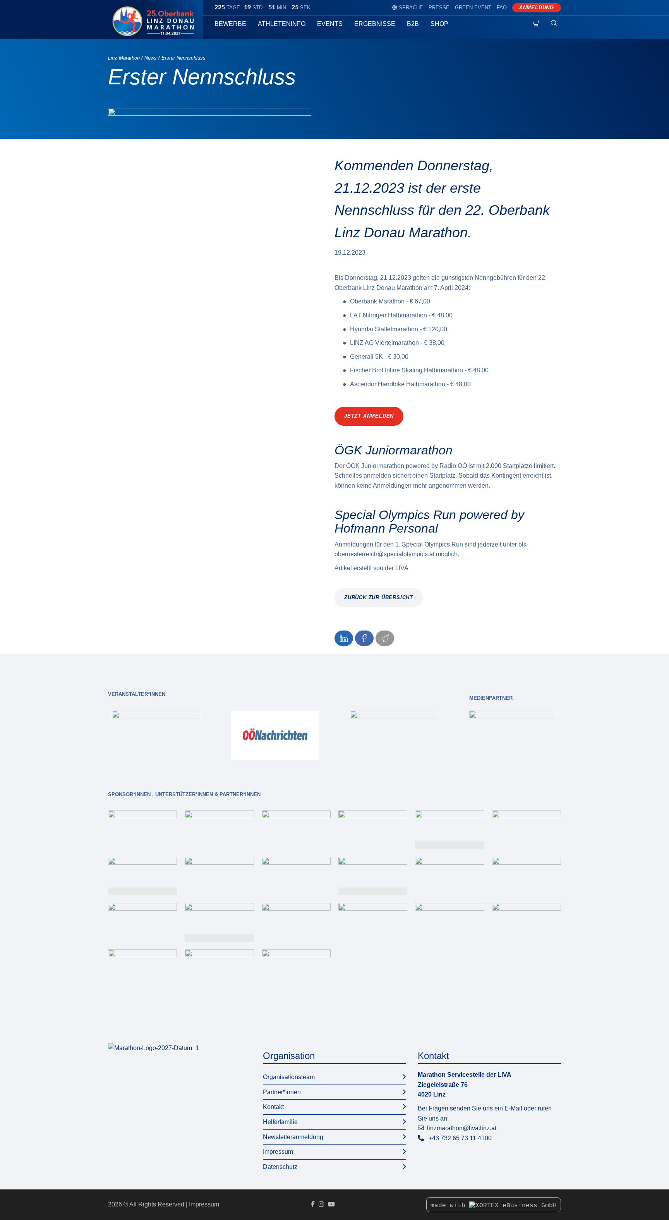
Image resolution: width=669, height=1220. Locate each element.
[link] (156, 735)
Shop (439, 24)
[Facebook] (313, 1204)
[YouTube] (331, 1204)
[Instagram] (321, 1204)
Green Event (473, 7)
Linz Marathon (124, 58)
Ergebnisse (374, 24)
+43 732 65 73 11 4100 (460, 1138)
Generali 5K (366, 356)
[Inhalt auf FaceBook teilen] (364, 638)
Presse (439, 7)
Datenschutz (280, 1166)
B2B (413, 24)
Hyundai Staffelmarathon (384, 329)
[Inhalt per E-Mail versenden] (385, 638)
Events (330, 24)
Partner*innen (282, 1092)
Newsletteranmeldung (293, 1137)
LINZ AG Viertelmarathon (384, 342)
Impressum (278, 1151)
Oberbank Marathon (377, 301)
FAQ (502, 7)
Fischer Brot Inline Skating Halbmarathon (406, 370)
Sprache (407, 7)
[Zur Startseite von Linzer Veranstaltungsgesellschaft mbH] (155, 21)
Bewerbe (230, 24)
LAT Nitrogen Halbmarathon (388, 315)
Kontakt (273, 1106)
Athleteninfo (281, 24)
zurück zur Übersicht (378, 597)
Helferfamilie (280, 1122)
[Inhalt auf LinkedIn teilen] (343, 638)
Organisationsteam (289, 1077)
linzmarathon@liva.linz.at (461, 1128)
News (150, 58)
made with (450, 1205)
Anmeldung (536, 7)
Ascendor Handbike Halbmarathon (397, 384)
